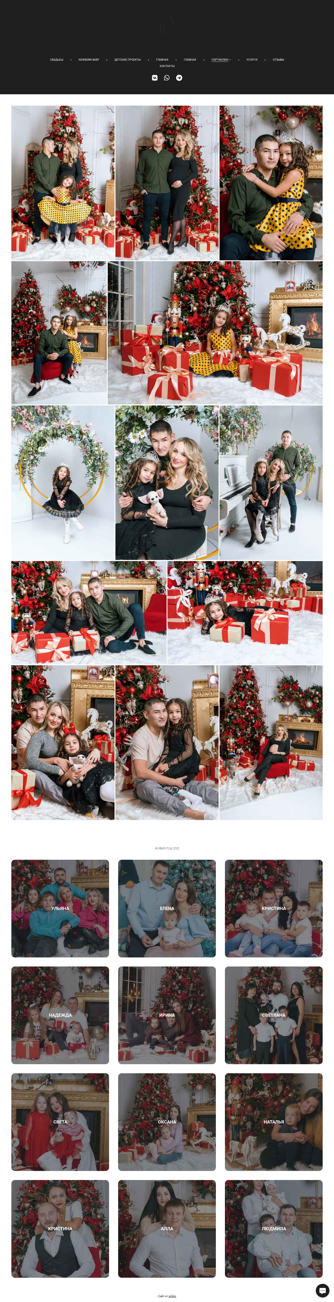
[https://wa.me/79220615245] (167, 78)
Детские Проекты (128, 59)
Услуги (252, 59)
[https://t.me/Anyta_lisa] (179, 78)
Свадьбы (56, 59)
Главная (162, 59)
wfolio (172, 1296)
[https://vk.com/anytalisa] (155, 78)
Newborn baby (89, 59)
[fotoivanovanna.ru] (167, 29)
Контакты (167, 66)
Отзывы (278, 59)
